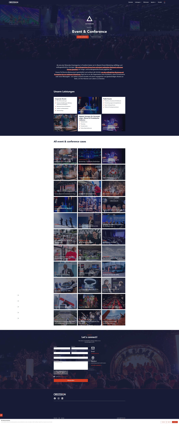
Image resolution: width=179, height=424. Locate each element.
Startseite (130, 2)
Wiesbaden (115, 411)
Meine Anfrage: (56, 360)
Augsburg (84, 405)
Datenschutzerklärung (64, 376)
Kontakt (160, 2)
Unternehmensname (57, 355)
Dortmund (84, 411)
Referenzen (146, 2)
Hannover (99, 408)
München (115, 408)
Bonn (83, 408)
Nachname (73, 346)
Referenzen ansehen (96, 37)
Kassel (99, 411)
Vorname (55, 346)
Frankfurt (99, 405)
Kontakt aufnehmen (82, 37)
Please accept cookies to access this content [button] (61, 372)
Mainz (114, 405)
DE (164, 1)
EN (164, 2)
